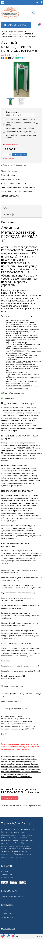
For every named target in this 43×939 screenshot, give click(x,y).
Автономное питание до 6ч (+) (20, 128)
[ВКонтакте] (2, 58)
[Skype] (19, 58)
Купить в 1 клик (8, 159)
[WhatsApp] (16, 58)
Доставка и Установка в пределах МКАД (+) (20, 124)
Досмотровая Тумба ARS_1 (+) (20, 132)
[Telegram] (23, 58)
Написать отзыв (9, 798)
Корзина (4, 871)
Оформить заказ (7, 874)
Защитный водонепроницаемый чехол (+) (19, 136)
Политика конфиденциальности (13, 896)
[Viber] (12, 58)
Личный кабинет (7, 877)
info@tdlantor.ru (7, 917)
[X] (9, 58)
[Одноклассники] (6, 58)
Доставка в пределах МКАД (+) (20, 119)
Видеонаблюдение (12, 112)
